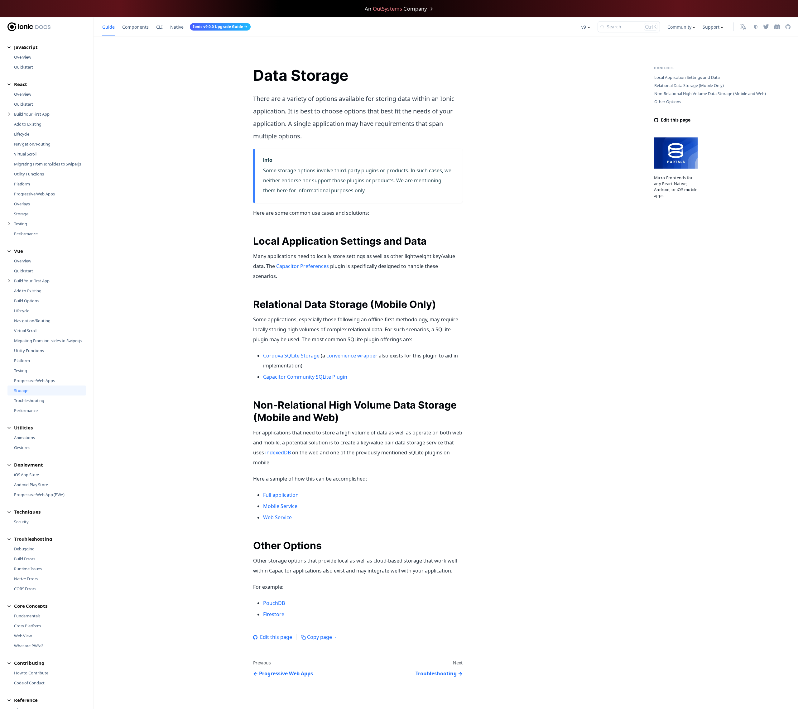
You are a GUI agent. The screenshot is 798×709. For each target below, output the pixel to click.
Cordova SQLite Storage (291, 355)
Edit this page (276, 637)
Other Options (667, 101)
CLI (159, 27)
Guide (108, 27)
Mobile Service (280, 506)
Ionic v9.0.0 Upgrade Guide (218, 26)
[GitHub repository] (788, 27)
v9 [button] (583, 27)
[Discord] (777, 27)
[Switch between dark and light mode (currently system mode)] (755, 26)
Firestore (273, 614)
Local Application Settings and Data (687, 77)
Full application (281, 494)
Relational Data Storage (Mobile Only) (689, 85)
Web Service (277, 517)
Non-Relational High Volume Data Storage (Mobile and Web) (710, 93)
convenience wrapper (351, 355)
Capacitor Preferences (302, 266)
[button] (46, 47)
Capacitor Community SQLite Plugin (305, 376)
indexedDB (278, 452)
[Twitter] (766, 27)
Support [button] (711, 27)
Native (177, 27)
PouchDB (274, 603)
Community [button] (679, 27)
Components (135, 27)
